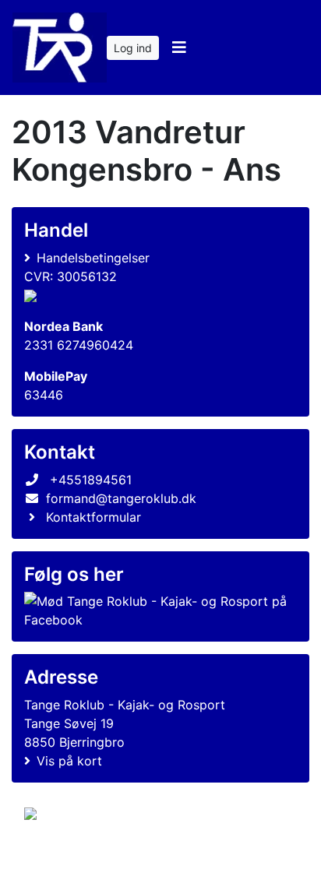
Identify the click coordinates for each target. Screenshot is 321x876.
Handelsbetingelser (93, 258)
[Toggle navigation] (179, 47)
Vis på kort (69, 761)
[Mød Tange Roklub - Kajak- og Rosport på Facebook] (157, 610)
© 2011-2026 (56, 855)
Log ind (133, 48)
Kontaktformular (93, 517)
